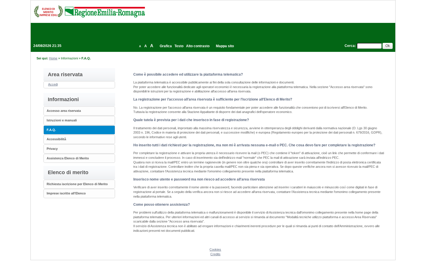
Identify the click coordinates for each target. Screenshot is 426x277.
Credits (215, 254)
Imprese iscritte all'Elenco (66, 193)
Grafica (166, 46)
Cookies (215, 249)
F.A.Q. (51, 130)
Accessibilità (56, 139)
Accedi (53, 84)
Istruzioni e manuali (62, 120)
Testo (178, 46)
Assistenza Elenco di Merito (68, 158)
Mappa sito (225, 46)
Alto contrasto (198, 46)
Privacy (52, 148)
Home (53, 58)
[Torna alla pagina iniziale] (89, 11)
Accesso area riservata (64, 110)
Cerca (350, 46)
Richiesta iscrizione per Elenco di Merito (77, 184)
